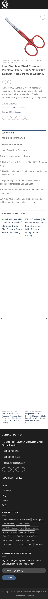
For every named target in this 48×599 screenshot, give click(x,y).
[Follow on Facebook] (4, 469)
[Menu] (44, 4)
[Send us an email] (18, 469)
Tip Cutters (39, 544)
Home (4, 60)
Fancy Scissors (8, 536)
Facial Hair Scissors (26, 532)
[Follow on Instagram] (9, 469)
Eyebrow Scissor (32, 528)
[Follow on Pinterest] (23, 469)
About (4, 486)
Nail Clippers (19, 540)
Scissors (28, 60)
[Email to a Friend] (18, 118)
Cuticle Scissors (23, 524)
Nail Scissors (19, 544)
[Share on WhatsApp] (4, 118)
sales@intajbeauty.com (14, 463)
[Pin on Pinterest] (23, 118)
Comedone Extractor (10, 520)
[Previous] (2, 323)
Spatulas (29, 544)
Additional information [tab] (13, 138)
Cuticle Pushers (8, 524)
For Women (15, 60)
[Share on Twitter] (13, 118)
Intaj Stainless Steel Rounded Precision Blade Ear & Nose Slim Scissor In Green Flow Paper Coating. (12, 418)
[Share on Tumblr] (27, 118)
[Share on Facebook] (9, 118)
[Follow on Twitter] (13, 469)
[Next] (46, 323)
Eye (22, 528)
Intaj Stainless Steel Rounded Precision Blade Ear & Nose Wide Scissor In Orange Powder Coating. (35, 418)
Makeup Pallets (32, 536)
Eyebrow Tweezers (10, 532)
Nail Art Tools (8, 540)
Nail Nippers (7, 544)
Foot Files (20, 536)
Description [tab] (8, 133)
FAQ (4, 505)
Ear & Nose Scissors (17, 108)
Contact (5, 500)
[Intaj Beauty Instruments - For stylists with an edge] (6, 4)
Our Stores (7, 490)
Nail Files (30, 540)
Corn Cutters (25, 520)
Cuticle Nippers (37, 520)
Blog (4, 495)
